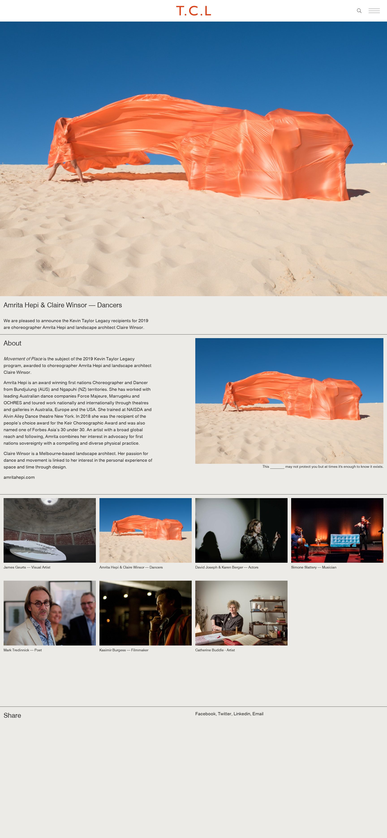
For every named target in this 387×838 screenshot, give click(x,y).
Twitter (224, 713)
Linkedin (242, 713)
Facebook (205, 713)
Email (258, 713)
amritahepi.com (19, 477)
